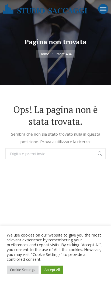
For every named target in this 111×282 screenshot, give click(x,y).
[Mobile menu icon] (103, 9)
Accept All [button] (52, 269)
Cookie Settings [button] (22, 269)
